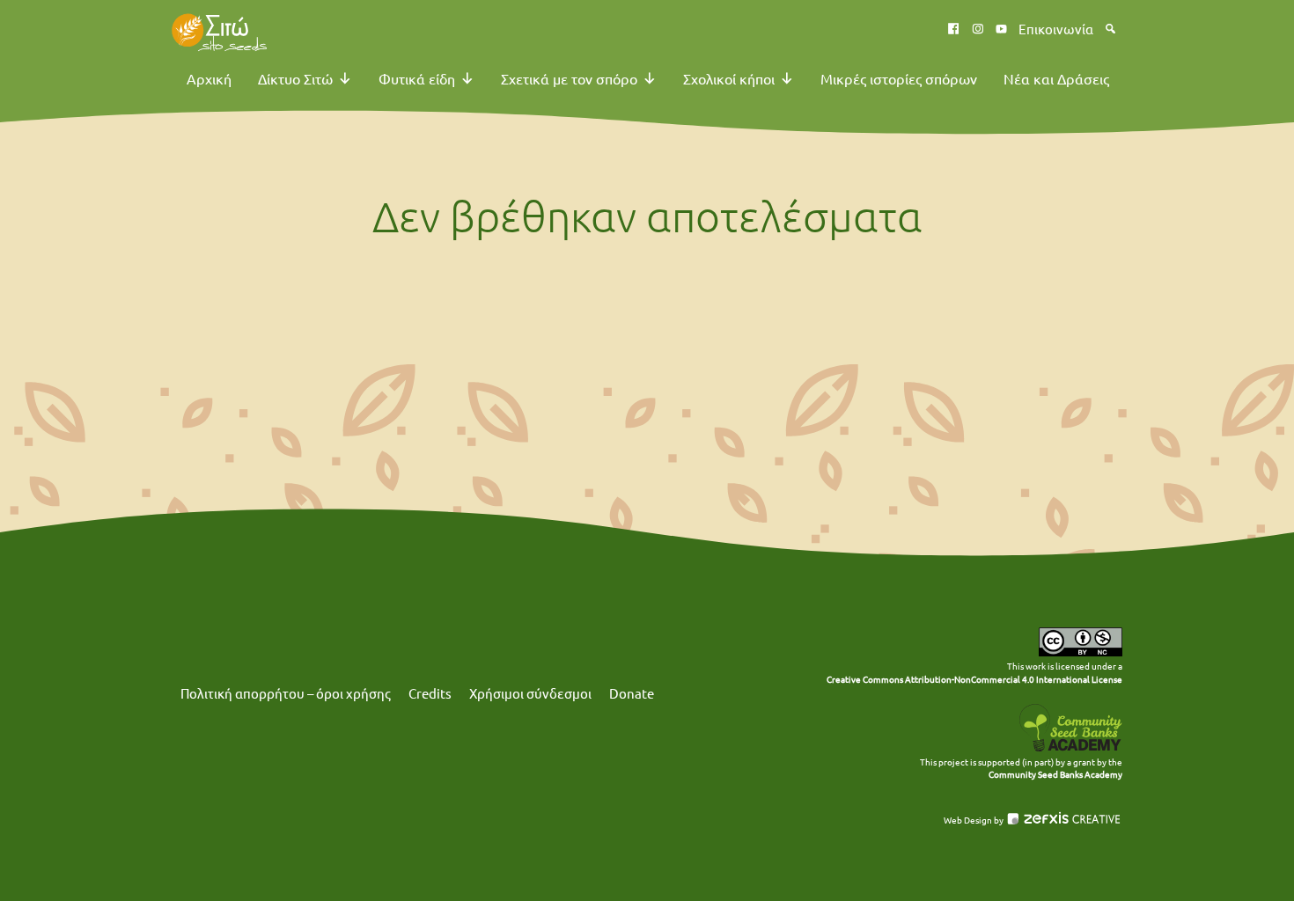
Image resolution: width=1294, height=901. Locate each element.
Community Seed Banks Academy (1055, 773)
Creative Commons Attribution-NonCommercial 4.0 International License (974, 678)
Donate (631, 693)
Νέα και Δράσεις (1056, 78)
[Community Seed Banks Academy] (1070, 748)
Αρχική (209, 78)
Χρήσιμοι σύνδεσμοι (530, 693)
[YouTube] (1001, 29)
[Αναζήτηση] (1110, 29)
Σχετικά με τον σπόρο (569, 78)
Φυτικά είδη (417, 78)
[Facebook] (954, 29)
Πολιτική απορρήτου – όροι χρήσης (285, 693)
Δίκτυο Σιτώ (295, 78)
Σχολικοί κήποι (729, 78)
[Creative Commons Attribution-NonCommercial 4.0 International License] (1080, 652)
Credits (430, 693)
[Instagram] (977, 29)
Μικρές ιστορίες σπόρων (898, 78)
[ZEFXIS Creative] (1063, 820)
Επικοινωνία (1055, 28)
